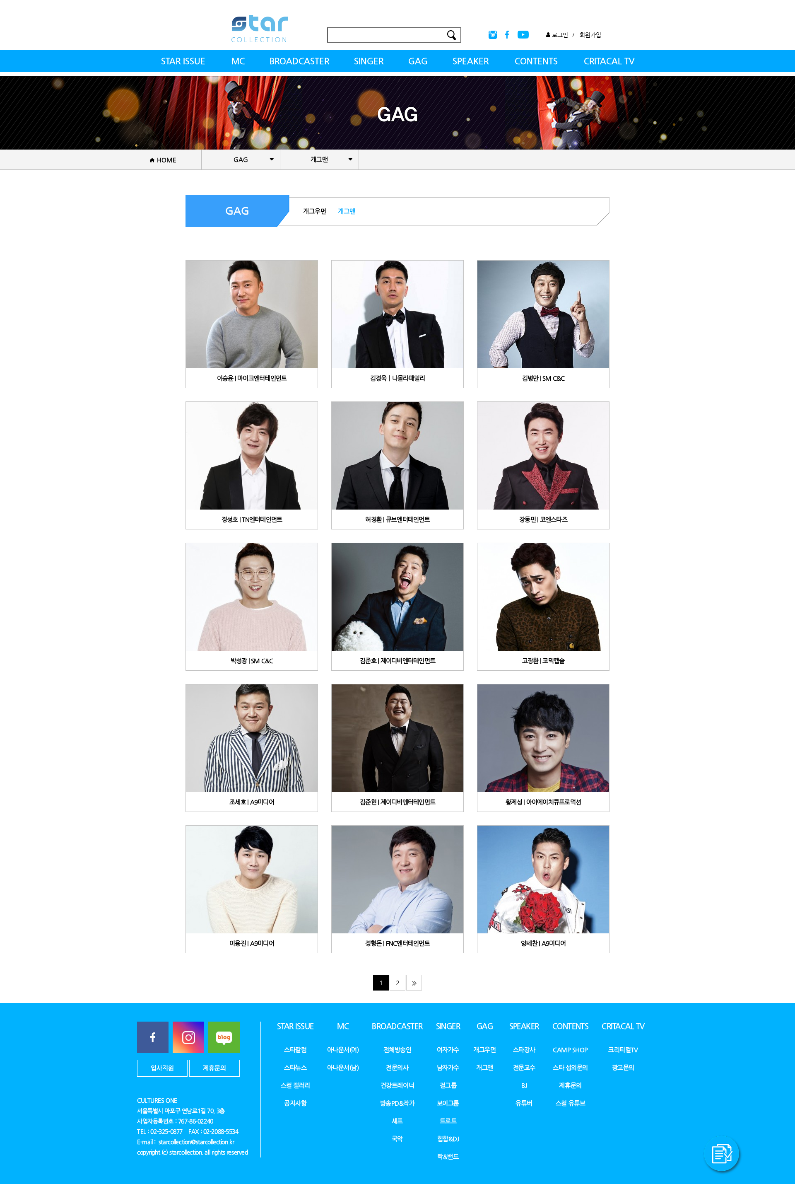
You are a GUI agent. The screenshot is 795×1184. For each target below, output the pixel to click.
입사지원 (162, 1067)
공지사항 (295, 1103)
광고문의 (623, 1067)
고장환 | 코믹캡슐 (543, 660)
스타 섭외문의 (570, 1067)
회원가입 (590, 34)
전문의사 (397, 1067)
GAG (418, 61)
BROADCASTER (299, 61)
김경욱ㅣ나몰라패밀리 (397, 378)
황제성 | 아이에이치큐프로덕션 (543, 801)
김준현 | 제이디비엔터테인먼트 (397, 801)
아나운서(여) (343, 1049)
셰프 (397, 1120)
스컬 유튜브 (570, 1103)
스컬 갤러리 (295, 1085)
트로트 (448, 1120)
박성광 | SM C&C (252, 660)
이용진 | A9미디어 (251, 943)
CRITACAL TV (609, 61)
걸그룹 (448, 1085)
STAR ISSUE (183, 61)
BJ (524, 1085)
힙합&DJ (448, 1138)
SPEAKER (471, 61)
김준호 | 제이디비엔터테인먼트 (397, 660)
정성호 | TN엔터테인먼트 (252, 519)
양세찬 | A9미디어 (543, 943)
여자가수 (448, 1049)
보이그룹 (448, 1103)
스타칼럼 (295, 1049)
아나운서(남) (343, 1067)
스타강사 (524, 1049)
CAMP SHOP (570, 1049)
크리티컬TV (623, 1049)
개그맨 (346, 211)
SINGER (368, 61)
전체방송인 (397, 1049)
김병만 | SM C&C (543, 378)
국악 (397, 1138)
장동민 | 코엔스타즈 (543, 519)
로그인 (559, 34)
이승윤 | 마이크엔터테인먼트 (252, 378)
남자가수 (448, 1067)
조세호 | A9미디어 (251, 801)
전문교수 (524, 1067)
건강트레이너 (397, 1085)
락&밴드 (447, 1156)
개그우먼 (314, 211)
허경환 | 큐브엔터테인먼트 (397, 519)
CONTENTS (536, 61)
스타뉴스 (295, 1067)
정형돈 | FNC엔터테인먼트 (397, 943)
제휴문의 (214, 1067)
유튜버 (524, 1103)
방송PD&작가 (397, 1103)
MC (238, 61)
